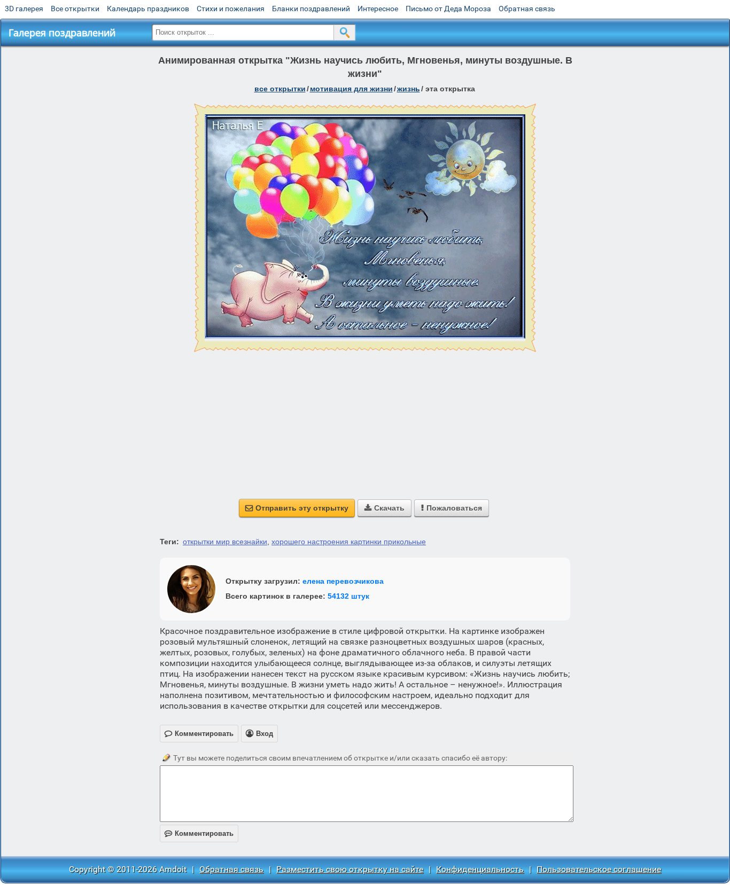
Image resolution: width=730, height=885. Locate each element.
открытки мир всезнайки (225, 541)
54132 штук (348, 596)
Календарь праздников (148, 8)
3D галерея (24, 8)
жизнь (408, 88)
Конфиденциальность (480, 869)
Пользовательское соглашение (599, 869)
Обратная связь (527, 8)
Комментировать (199, 833)
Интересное (378, 8)
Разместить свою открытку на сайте (349, 869)
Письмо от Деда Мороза (448, 8)
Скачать (384, 508)
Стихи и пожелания (231, 8)
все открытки (280, 88)
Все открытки (75, 8)
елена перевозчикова (343, 581)
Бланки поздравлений (311, 8)
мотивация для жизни (351, 88)
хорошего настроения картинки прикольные (348, 541)
